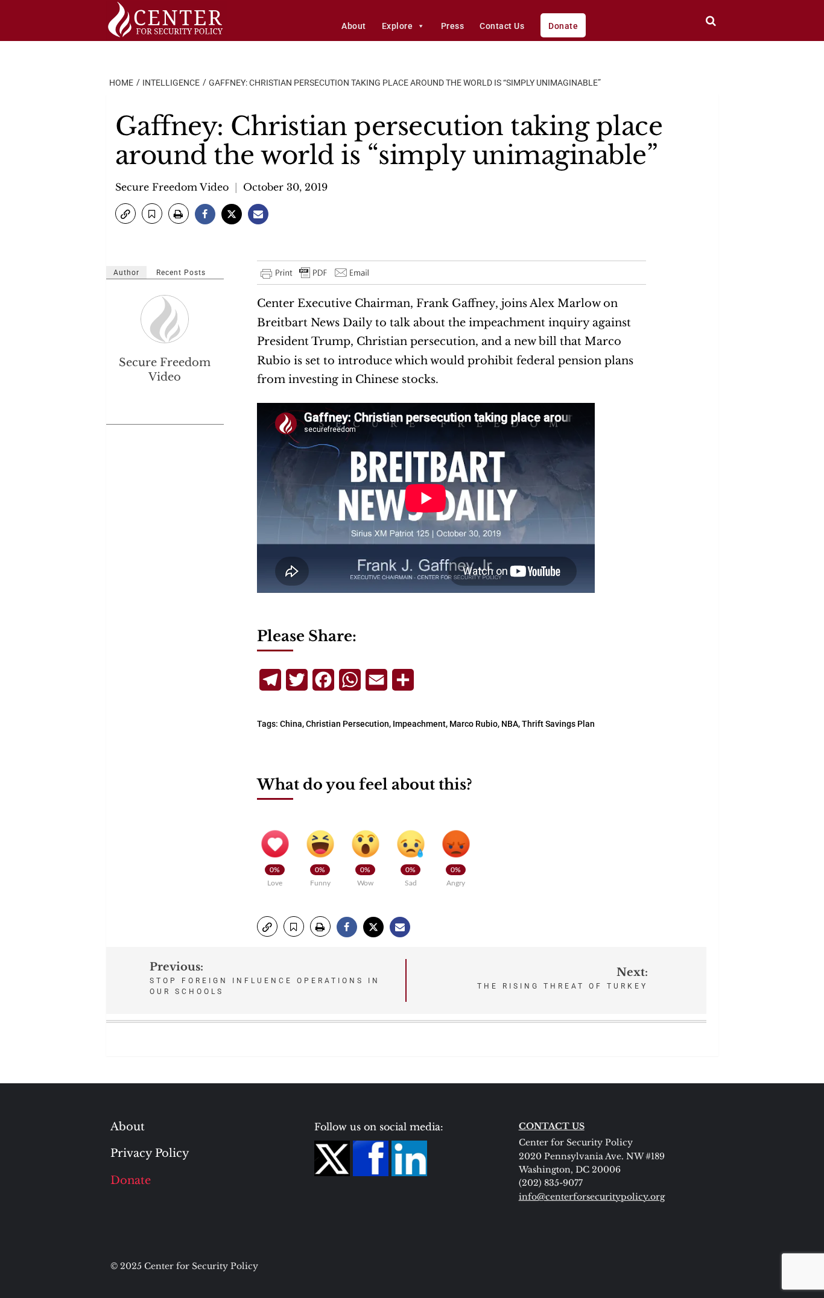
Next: (562, 978)
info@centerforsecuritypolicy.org (592, 1196)
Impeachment (419, 724)
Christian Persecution (347, 724)
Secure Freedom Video (172, 187)
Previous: (265, 978)
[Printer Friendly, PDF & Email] (315, 273)
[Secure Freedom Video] (165, 319)
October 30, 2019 (285, 187)
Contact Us (502, 26)
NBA (509, 724)
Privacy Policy (149, 1153)
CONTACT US (552, 1126)
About (353, 26)
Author (126, 272)
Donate (563, 26)
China (291, 724)
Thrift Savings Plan (558, 724)
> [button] (711, 20)
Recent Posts (181, 272)
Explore (397, 26)
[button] (125, 213)
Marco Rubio (473, 724)
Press (452, 26)
